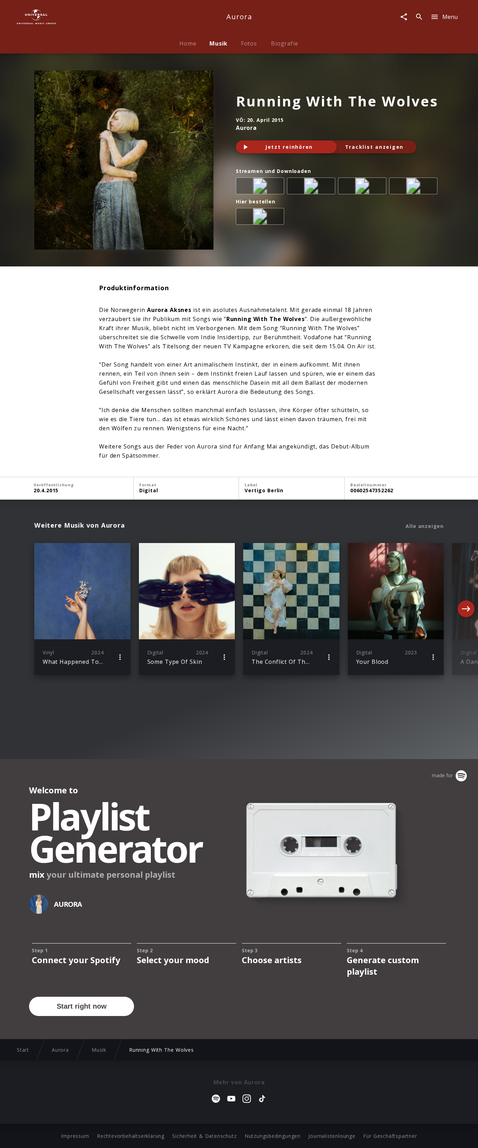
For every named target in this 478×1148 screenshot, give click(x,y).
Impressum (75, 1136)
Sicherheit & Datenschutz (204, 1136)
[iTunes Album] (414, 187)
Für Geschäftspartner (390, 1136)
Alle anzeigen (425, 526)
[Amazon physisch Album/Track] (261, 218)
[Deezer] (363, 187)
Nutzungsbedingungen (273, 1136)
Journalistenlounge (331, 1136)
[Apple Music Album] (261, 187)
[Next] (466, 608)
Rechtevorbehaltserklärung (130, 1136)
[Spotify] (312, 187)
